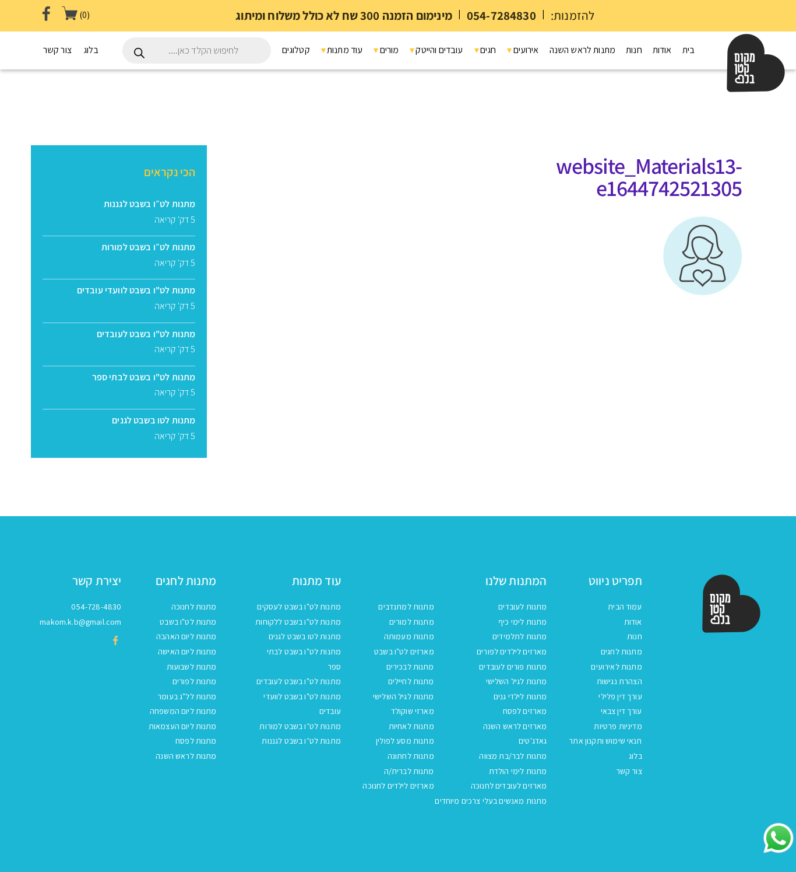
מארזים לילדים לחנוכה (398, 785)
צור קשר (57, 50)
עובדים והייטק (438, 50)
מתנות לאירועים (616, 666)
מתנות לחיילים (411, 681)
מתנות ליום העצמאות (183, 726)
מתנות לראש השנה (582, 50)
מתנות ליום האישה (187, 651)
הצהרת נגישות (619, 681)
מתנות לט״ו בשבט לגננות (301, 741)
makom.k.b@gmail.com (80, 622)
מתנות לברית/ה (409, 771)
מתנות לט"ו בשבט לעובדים (298, 681)
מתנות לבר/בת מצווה (513, 756)
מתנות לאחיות (411, 726)
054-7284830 (501, 15)
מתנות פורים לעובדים (513, 666)
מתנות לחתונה (411, 756)
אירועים (524, 50)
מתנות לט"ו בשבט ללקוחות (298, 622)
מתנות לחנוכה (194, 606)
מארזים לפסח (525, 711)
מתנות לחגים (621, 651)
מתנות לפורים (194, 681)
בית (688, 50)
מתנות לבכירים (410, 666)
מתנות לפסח (196, 741)
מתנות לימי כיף (522, 622)
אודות (662, 50)
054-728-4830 (96, 606)
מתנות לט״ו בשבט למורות (300, 726)
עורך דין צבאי (621, 711)
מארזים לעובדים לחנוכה (509, 785)
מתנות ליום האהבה (186, 636)
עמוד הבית (723, 214)
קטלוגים (296, 50)
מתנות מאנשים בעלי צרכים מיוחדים (491, 801)
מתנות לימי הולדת (518, 771)
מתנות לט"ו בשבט (188, 622)
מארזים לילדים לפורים (512, 651)
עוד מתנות (344, 50)
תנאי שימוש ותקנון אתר (605, 741)
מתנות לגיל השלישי (516, 681)
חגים (487, 50)
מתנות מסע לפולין (405, 741)
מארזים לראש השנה (515, 726)
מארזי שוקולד (412, 711)
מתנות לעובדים (522, 606)
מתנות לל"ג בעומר (187, 696)
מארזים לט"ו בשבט (404, 651)
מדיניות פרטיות (618, 726)
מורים (388, 50)
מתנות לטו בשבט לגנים (305, 636)
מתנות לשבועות (192, 666)
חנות (634, 50)
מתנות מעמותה (409, 636)
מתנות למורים (411, 622)
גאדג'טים (533, 741)
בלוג (91, 50)
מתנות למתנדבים (406, 606)
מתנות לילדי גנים (520, 696)
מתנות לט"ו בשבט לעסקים (299, 606)
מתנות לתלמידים (519, 636)
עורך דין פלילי (620, 696)
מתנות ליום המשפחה (183, 711)
